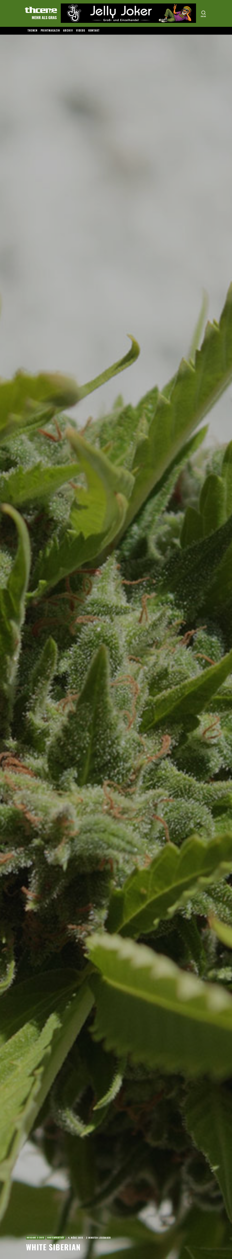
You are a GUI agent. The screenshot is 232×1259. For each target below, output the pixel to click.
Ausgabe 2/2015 (35, 1237)
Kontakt (94, 30)
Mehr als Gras (44, 17)
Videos (80, 30)
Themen (33, 30)
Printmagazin (50, 30)
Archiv (68, 30)
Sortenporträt (55, 1237)
